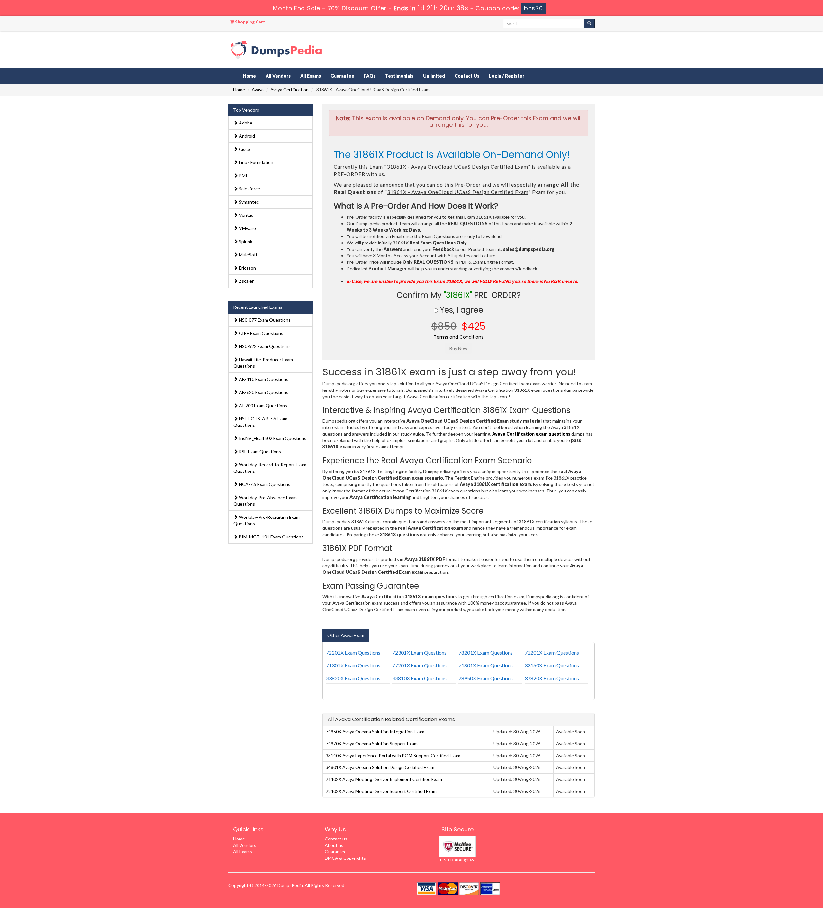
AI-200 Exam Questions (262, 405)
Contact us (336, 838)
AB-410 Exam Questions (263, 379)
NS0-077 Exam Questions (264, 320)
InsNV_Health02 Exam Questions (272, 438)
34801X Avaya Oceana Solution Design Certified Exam (380, 767)
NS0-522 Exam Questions (264, 346)
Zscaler (246, 281)
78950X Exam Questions (485, 678)
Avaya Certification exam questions (531, 433)
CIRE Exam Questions (260, 333)
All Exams (310, 75)
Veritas (245, 215)
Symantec (248, 202)
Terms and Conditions (459, 337)
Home (249, 75)
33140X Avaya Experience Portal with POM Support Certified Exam (393, 755)
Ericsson (247, 268)
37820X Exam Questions (552, 678)
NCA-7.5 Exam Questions (264, 484)
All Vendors (278, 75)
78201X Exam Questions (485, 652)
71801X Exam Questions (485, 665)
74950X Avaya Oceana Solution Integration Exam (375, 731)
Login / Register (506, 75)
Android (246, 136)
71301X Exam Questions (353, 665)
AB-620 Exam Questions (263, 392)
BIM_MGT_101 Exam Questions (270, 536)
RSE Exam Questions (259, 451)
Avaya (258, 89)
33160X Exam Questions (552, 665)
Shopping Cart (249, 21)
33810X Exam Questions (419, 678)
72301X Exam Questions (419, 652)
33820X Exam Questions (353, 678)
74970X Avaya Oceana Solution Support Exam (372, 743)
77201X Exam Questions (419, 665)
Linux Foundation (255, 162)
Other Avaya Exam (345, 635)
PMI (242, 175)
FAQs (369, 75)
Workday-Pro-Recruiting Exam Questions (266, 520)
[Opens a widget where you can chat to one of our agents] (779, 871)
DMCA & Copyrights (345, 858)
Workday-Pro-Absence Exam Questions (265, 501)
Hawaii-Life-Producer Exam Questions (263, 363)
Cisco (244, 149)
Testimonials (399, 75)
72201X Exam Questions (353, 652)
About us (334, 845)
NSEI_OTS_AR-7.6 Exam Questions (260, 422)
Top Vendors (246, 110)
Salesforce (249, 188)
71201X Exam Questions (552, 652)
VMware (247, 228)
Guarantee (342, 75)
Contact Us (467, 75)
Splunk (245, 241)
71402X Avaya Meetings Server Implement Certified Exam (384, 779)
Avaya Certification (289, 89)
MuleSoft (248, 254)
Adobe (245, 122)
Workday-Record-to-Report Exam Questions (269, 468)
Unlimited (434, 75)
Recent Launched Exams (257, 307)
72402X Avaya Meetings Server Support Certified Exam (381, 791)
